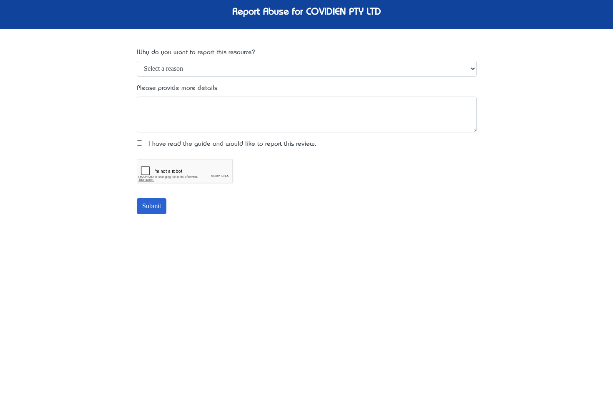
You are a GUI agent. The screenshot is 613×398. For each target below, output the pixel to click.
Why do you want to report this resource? (196, 52)
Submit (151, 205)
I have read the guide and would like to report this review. (229, 144)
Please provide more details (177, 88)
